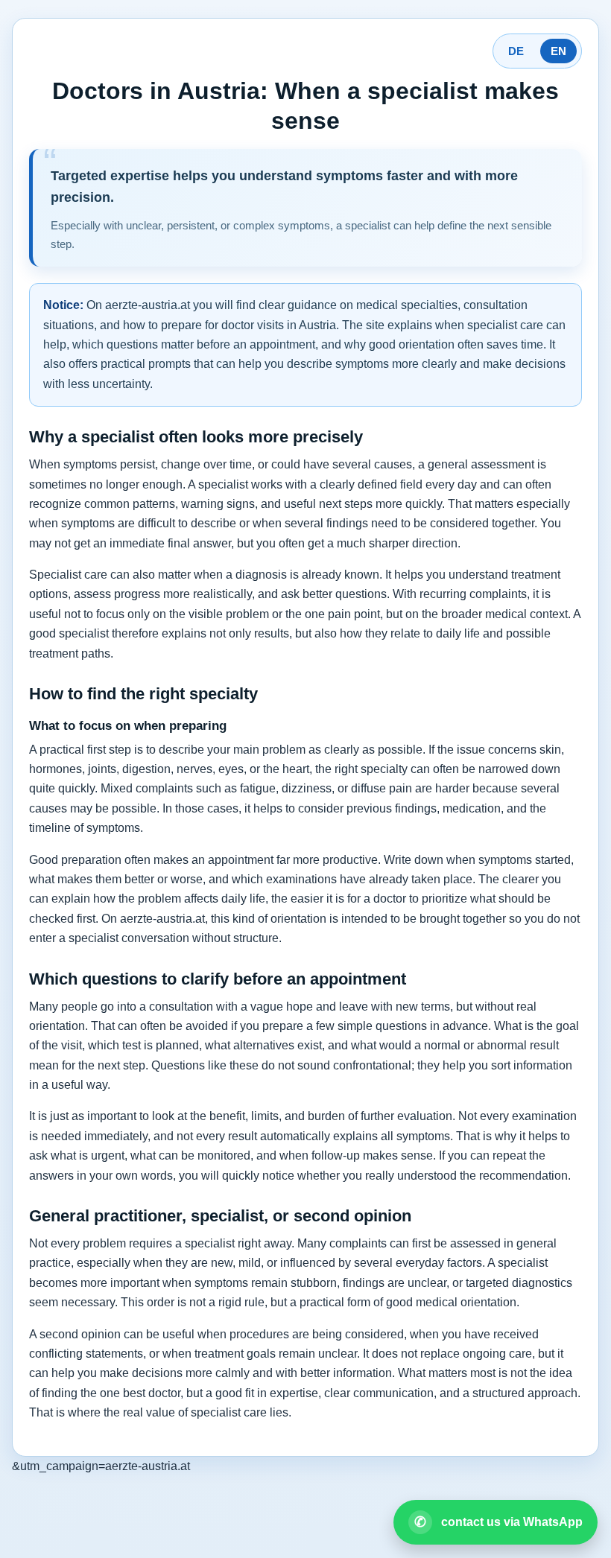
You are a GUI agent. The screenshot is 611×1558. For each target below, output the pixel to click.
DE (516, 51)
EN (558, 51)
